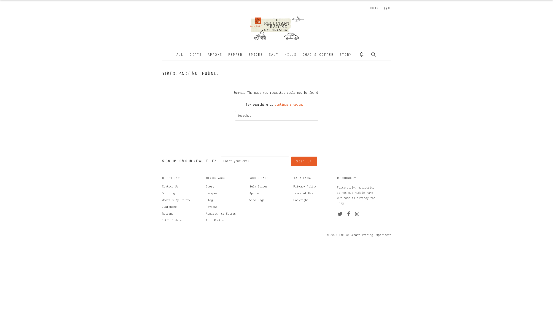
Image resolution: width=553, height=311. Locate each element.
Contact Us (170, 186)
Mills (290, 55)
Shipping (168, 193)
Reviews (212, 207)
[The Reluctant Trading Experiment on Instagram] (357, 214)
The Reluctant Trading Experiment (365, 235)
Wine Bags (256, 200)
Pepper (235, 55)
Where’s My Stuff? (176, 200)
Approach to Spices (221, 214)
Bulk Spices (258, 186)
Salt (273, 55)
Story (346, 55)
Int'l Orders (172, 220)
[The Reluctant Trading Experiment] (276, 28)
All (180, 55)
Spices (256, 55)
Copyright (300, 200)
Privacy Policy (305, 186)
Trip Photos (215, 220)
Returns (167, 214)
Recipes (211, 193)
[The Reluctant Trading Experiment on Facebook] (349, 214)
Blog (209, 200)
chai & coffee (318, 55)
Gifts (196, 55)
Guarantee (169, 207)
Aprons (215, 55)
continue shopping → (291, 104)
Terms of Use (303, 193)
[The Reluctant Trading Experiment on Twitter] (340, 214)
